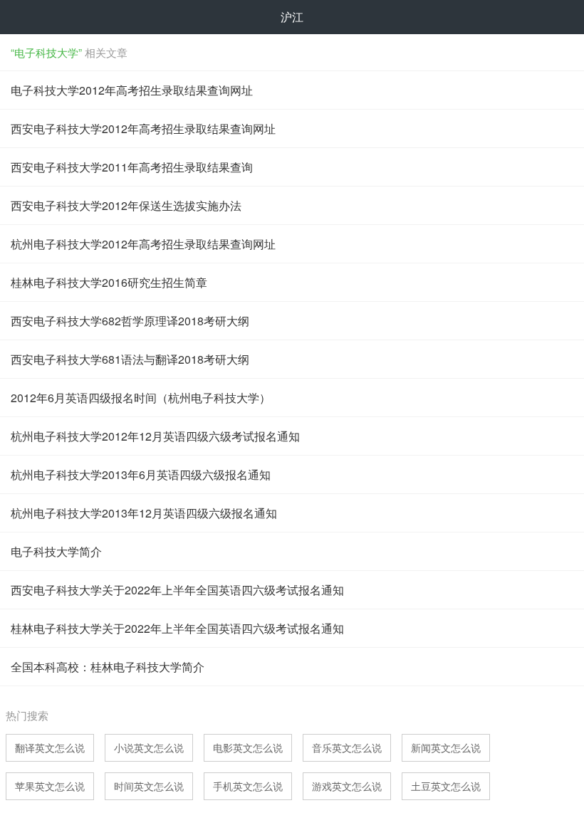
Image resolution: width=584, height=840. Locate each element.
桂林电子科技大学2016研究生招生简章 (109, 282)
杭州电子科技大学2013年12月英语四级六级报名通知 (144, 513)
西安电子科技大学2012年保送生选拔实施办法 (126, 205)
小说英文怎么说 (149, 747)
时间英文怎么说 (149, 786)
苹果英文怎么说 (50, 786)
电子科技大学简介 (56, 551)
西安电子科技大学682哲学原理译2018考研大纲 (130, 321)
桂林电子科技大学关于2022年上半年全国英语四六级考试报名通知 (177, 628)
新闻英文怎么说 (446, 747)
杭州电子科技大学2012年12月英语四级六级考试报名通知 (155, 436)
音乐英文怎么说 (347, 747)
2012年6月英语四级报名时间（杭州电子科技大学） (141, 397)
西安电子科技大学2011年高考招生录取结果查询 (132, 167)
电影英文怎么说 (248, 747)
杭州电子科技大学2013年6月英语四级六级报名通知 (141, 474)
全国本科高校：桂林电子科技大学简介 (107, 666)
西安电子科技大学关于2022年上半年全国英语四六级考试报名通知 (177, 590)
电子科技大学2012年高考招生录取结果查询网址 (132, 90)
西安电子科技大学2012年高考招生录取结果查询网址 (143, 128)
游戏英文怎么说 (347, 786)
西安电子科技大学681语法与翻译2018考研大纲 (130, 359)
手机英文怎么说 (248, 786)
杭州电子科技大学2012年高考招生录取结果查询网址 (143, 244)
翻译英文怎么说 (50, 747)
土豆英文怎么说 (446, 786)
